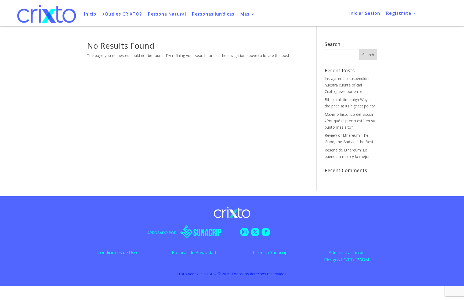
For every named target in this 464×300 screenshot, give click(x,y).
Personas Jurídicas (213, 14)
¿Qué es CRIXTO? (122, 14)
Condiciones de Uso (117, 252)
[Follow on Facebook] (266, 232)
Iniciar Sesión (364, 13)
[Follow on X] (255, 232)
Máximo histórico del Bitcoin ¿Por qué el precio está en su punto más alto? (350, 121)
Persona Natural (167, 14)
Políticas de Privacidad (194, 252)
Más (244, 14)
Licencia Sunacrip (270, 252)
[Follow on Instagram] (244, 232)
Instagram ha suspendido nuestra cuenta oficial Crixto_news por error (347, 85)
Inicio (90, 14)
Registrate (398, 13)
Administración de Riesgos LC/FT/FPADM (346, 256)
